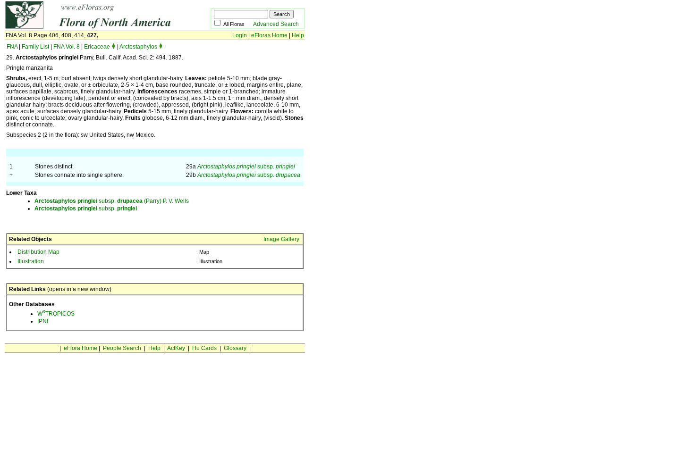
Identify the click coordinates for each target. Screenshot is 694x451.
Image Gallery (281, 239)
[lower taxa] (113, 46)
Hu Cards (204, 348)
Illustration (30, 261)
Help (298, 35)
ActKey (176, 348)
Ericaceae (97, 46)
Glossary (235, 348)
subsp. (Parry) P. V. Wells (111, 201)
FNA (12, 46)
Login (239, 35)
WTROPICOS (56, 313)
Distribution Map (38, 252)
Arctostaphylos (138, 46)
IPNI (42, 321)
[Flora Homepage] (93, 27)
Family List (35, 46)
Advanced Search (276, 24)
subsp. (246, 166)
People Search (122, 348)
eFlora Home (80, 348)
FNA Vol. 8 (66, 46)
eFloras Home (269, 35)
